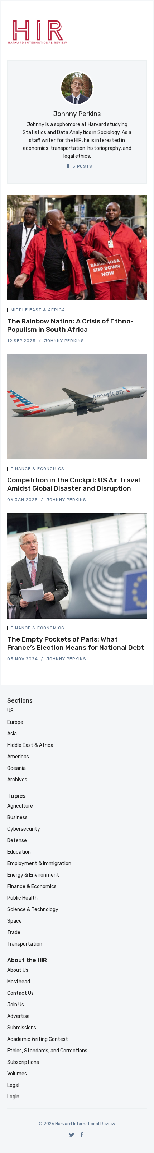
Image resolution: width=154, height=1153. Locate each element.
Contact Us (20, 993)
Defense (17, 840)
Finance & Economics (37, 468)
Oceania (16, 768)
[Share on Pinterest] (144, 311)
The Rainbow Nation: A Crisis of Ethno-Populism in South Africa (70, 325)
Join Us (15, 1005)
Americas (18, 757)
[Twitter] (71, 1134)
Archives (17, 780)
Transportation (24, 944)
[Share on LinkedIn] (137, 311)
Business (17, 817)
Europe (15, 722)
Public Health (22, 898)
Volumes (17, 1074)
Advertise (18, 1016)
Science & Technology (32, 909)
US (10, 711)
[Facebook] (82, 1134)
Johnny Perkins (64, 340)
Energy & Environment (33, 875)
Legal (13, 1085)
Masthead (18, 982)
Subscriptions (23, 1062)
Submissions (21, 1028)
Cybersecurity (23, 829)
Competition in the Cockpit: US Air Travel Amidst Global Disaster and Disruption (73, 484)
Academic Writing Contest (37, 1039)
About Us (17, 970)
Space (14, 921)
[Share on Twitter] (119, 311)
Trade (13, 932)
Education (19, 852)
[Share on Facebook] (128, 311)
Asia (12, 734)
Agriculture (20, 806)
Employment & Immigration (39, 863)
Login (13, 1097)
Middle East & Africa (38, 309)
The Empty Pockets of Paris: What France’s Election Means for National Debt (75, 643)
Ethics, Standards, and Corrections (47, 1051)
